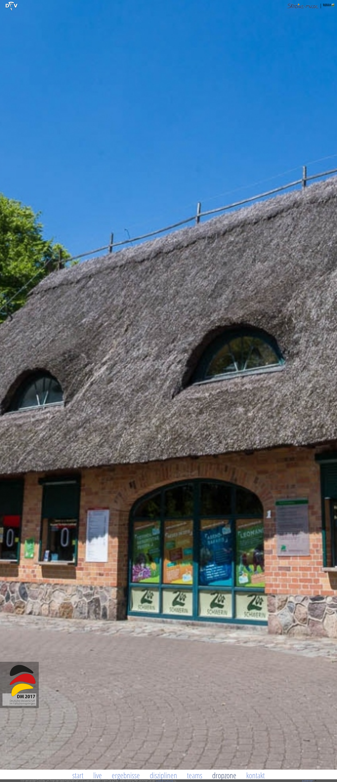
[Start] (11, 10)
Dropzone (224, 775)
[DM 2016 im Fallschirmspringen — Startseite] (19, 706)
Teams (194, 775)
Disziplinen (163, 775)
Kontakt (255, 775)
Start (77, 775)
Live (97, 775)
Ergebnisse (126, 775)
